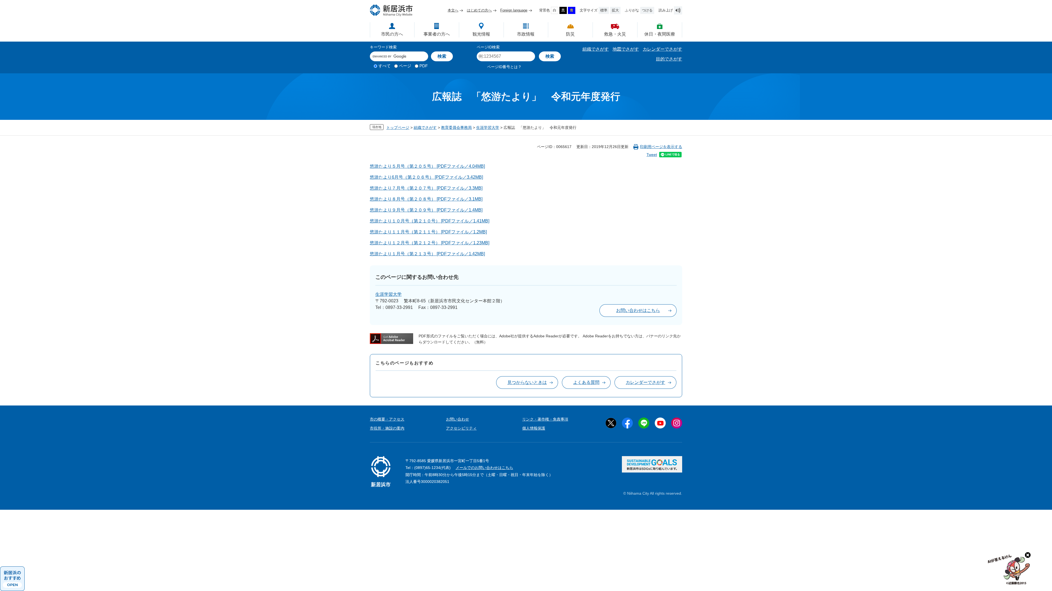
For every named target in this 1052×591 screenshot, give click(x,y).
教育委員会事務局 (456, 127)
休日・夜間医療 (659, 34)
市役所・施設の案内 (387, 428)
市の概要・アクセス (387, 419)
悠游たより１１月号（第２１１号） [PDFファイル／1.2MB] (428, 232)
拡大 (615, 10)
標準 (603, 10)
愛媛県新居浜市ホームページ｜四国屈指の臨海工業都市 (391, 10)
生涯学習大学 (487, 127)
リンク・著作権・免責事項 (545, 419)
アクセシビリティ (461, 428)
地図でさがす (626, 49)
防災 (570, 34)
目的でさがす (669, 59)
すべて (384, 65)
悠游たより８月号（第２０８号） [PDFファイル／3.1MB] (426, 199)
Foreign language (513, 10)
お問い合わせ (457, 419)
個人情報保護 (533, 428)
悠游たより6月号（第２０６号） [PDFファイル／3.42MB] (426, 177)
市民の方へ (392, 34)
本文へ (453, 10)
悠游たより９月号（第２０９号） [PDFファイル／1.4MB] (426, 210)
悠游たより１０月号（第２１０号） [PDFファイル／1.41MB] (429, 221)
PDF (423, 65)
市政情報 (525, 34)
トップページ (397, 127)
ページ (405, 65)
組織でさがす (595, 49)
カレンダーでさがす (662, 49)
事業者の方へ (437, 34)
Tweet (652, 154)
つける (647, 10)
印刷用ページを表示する (661, 146)
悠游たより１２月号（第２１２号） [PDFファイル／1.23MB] (429, 243)
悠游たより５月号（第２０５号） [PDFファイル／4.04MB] (427, 166)
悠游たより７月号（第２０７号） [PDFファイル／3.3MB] (426, 188)
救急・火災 (615, 34)
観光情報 (481, 34)
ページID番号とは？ (504, 67)
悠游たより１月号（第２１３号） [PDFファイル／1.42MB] (427, 253)
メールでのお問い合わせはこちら (484, 467)
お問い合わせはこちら (638, 310)
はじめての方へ (479, 10)
